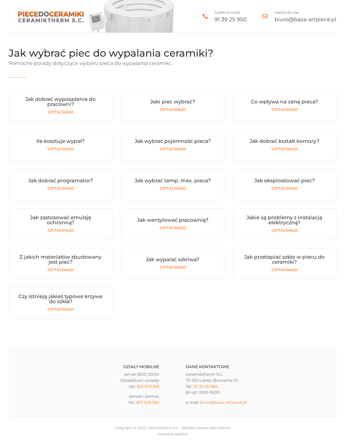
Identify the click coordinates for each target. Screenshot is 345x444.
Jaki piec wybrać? (172, 102)
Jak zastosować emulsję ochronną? (60, 220)
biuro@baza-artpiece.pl (305, 19)
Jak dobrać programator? (60, 180)
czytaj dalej (60, 112)
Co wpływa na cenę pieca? (284, 102)
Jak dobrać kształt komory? (284, 141)
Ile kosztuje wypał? (60, 141)
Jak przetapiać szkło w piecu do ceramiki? (284, 259)
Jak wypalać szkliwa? (172, 259)
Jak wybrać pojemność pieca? (173, 141)
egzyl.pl (181, 434)
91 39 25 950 (230, 19)
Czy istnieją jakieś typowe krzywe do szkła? (60, 298)
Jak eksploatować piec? (284, 180)
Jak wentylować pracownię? (172, 220)
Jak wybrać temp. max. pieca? (173, 180)
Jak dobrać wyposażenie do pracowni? (60, 101)
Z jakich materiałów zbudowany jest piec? (60, 259)
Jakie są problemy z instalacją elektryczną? (284, 220)
